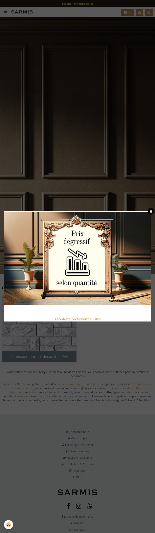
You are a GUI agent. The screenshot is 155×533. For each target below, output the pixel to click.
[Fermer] (151, 211)
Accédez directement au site (77, 319)
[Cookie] (8, 524)
